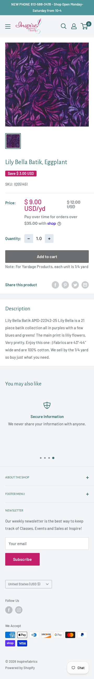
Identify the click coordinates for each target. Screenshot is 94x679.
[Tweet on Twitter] (75, 285)
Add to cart (47, 256)
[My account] (74, 26)
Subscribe (22, 559)
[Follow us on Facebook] (9, 610)
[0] (84, 26)
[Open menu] (7, 26)
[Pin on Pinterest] (65, 285)
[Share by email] (85, 285)
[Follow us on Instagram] (18, 610)
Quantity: (13, 238)
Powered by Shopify (20, 668)
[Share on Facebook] (55, 285)
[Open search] (64, 26)
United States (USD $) (24, 584)
